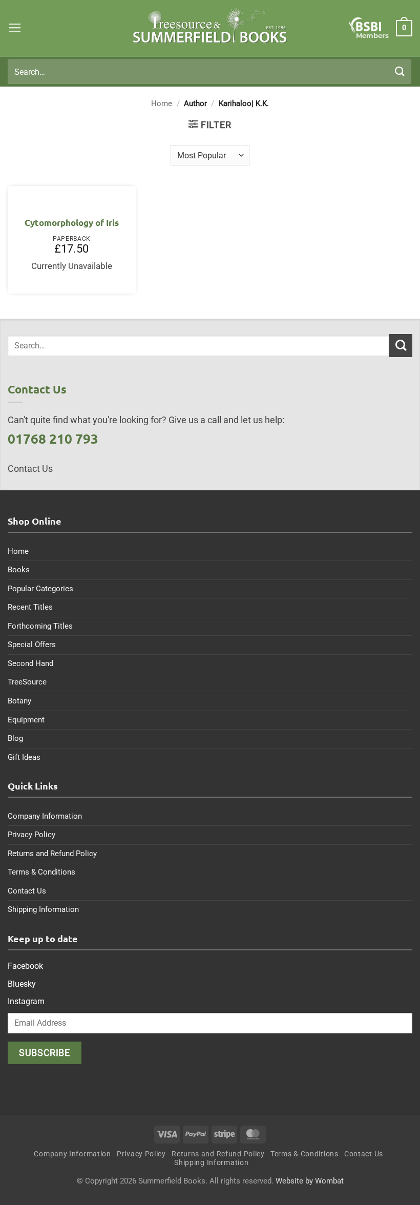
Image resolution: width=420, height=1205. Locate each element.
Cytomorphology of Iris (72, 222)
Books (19, 569)
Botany (19, 700)
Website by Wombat (310, 1181)
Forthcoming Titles (40, 626)
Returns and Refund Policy (52, 853)
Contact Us (27, 891)
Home (161, 103)
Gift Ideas (24, 757)
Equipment (26, 719)
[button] (15, 28)
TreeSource (27, 682)
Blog (15, 738)
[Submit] (400, 71)
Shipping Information (43, 909)
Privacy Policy (31, 834)
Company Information (45, 816)
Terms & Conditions (41, 872)
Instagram (26, 1001)
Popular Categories (40, 588)
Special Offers (32, 644)
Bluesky (22, 984)
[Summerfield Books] (210, 26)
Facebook (25, 966)
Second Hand (30, 663)
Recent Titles (30, 607)
